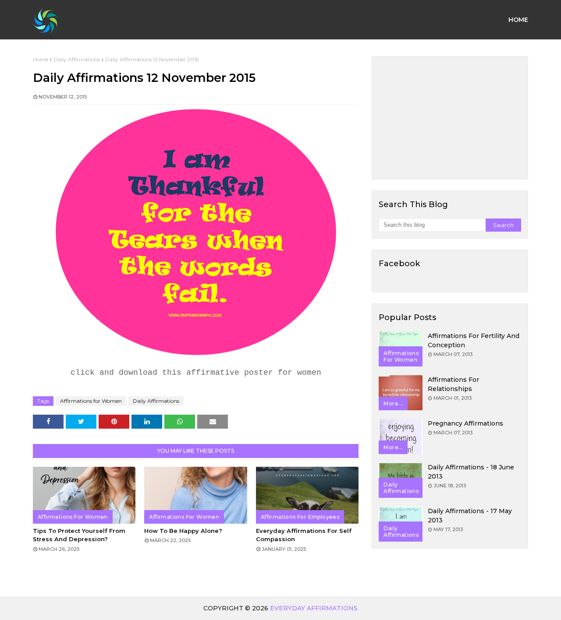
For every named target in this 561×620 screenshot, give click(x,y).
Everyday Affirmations (314, 608)
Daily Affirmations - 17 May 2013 (470, 515)
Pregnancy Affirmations (465, 423)
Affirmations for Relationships (453, 384)
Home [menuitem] (518, 20)
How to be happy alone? (183, 530)
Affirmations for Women (91, 401)
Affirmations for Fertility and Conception (473, 340)
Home (40, 59)
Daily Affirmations (76, 59)
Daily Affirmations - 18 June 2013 (471, 471)
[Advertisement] (450, 118)
